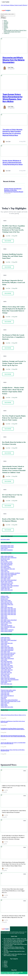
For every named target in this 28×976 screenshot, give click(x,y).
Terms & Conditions (11, 972)
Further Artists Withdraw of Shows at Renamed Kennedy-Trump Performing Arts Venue (13, 162)
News (24, 30)
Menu (4, 17)
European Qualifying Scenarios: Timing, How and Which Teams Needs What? (12, 256)
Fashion (6, 26)
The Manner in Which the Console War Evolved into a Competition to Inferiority (13, 337)
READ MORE (8, 240)
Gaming (6, 30)
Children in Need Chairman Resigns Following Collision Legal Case (13, 714)
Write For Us (3, 972)
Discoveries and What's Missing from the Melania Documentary (13, 59)
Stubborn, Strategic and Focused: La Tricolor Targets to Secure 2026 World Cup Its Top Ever (14, 363)
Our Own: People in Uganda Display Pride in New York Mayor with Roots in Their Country (14, 418)
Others (5, 31)
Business (6, 23)
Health (10, 30)
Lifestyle (21, 30)
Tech (16, 31)
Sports (13, 31)
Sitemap (17, 972)
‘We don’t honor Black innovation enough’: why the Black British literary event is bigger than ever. (13, 743)
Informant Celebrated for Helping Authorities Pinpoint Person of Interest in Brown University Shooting (14, 949)
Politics (9, 31)
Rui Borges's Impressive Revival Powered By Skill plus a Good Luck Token (13, 282)
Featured (6, 27)
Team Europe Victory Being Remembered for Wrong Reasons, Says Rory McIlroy (12, 98)
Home (5, 20)
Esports (5, 24)
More (5, 29)
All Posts (6, 22)
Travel (18, 31)
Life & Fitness (15, 30)
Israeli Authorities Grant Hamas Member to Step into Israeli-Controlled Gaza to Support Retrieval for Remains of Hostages (12, 729)
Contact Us (6, 33)
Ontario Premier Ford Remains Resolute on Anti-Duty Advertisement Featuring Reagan (13, 190)
